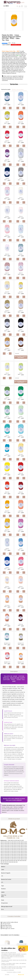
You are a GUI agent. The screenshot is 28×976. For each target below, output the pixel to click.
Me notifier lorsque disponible (21, 357)
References (4, 840)
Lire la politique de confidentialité (7, 970)
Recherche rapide (5, 89)
